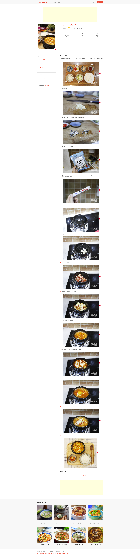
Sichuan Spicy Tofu (45, 544)
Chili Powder (46, 85)
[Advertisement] (70, 14)
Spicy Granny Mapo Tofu (95, 544)
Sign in (93, 2)
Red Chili (43, 74)
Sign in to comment (82, 475)
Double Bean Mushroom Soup (61, 522)
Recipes (58, 2)
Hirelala (60, 553)
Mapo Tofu (78, 522)
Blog (62, 2)
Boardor (63, 553)
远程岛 (67, 553)
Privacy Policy (50, 551)
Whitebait (41, 82)
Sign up (99, 2)
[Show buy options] (55, 63)
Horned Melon (43, 70)
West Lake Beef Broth (78, 544)
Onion (41, 67)
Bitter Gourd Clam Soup (44, 522)
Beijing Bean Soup (95, 522)
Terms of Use (57, 551)
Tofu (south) (42, 59)
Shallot (43, 78)
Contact (63, 551)
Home (55, 2)
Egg (42, 63)
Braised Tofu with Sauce (61, 544)
